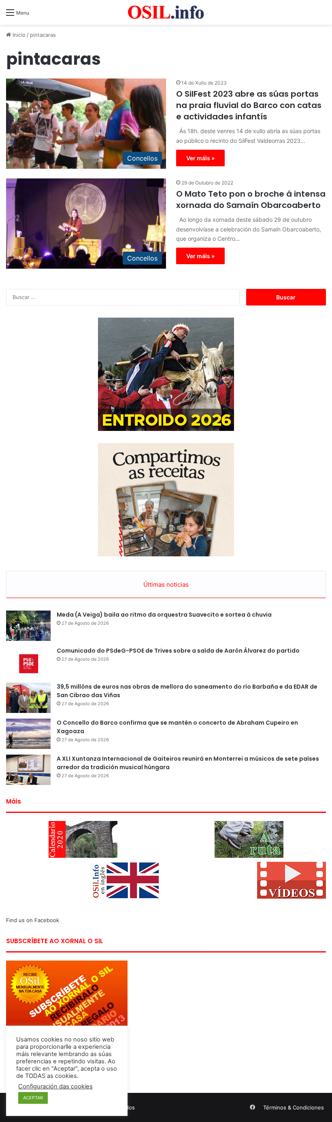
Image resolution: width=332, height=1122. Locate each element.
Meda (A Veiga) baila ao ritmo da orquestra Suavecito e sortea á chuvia (164, 615)
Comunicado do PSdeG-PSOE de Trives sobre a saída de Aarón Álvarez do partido (178, 651)
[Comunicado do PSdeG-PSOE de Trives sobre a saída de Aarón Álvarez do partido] (28, 662)
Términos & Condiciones (293, 1107)
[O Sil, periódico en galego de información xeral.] (166, 12)
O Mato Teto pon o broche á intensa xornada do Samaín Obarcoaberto (251, 199)
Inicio (18, 35)
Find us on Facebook (32, 920)
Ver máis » (200, 158)
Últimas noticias (166, 584)
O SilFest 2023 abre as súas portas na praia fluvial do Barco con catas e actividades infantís (248, 105)
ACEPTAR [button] (33, 1098)
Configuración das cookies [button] (55, 1086)
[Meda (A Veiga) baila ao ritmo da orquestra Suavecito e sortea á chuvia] (28, 626)
